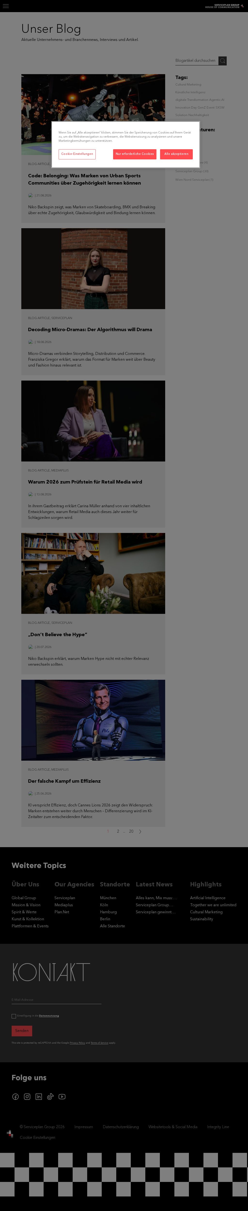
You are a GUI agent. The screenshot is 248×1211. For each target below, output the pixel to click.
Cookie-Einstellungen (77, 154)
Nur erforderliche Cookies (135, 154)
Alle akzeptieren (176, 154)
